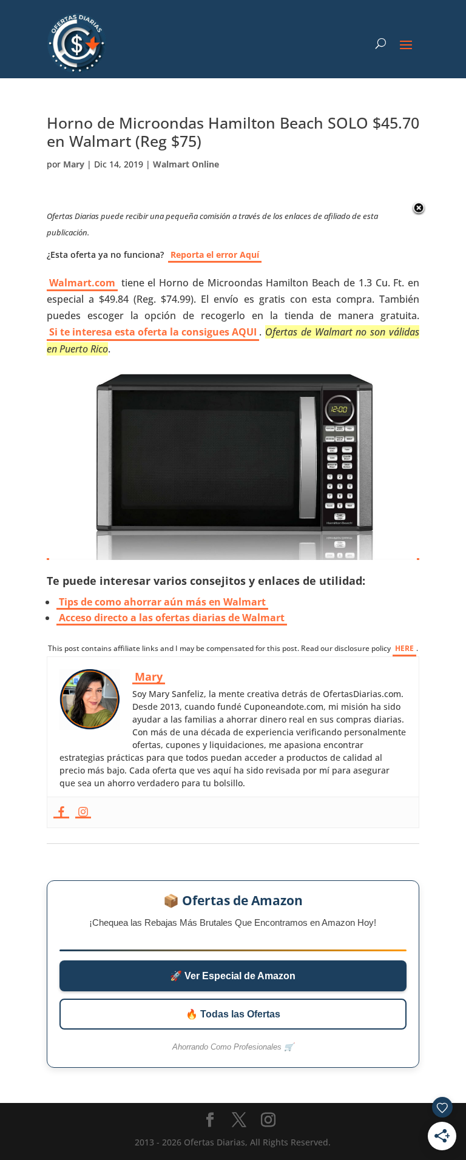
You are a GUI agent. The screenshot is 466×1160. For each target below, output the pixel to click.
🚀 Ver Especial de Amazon (232, 976)
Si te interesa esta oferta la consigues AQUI (153, 332)
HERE (404, 648)
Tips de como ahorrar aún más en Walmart (162, 602)
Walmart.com (82, 282)
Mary (73, 164)
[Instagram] (83, 812)
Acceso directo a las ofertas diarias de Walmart (172, 617)
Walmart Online (186, 164)
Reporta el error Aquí (215, 254)
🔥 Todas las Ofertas (233, 1014)
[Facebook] (61, 812)
